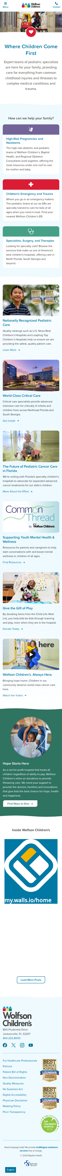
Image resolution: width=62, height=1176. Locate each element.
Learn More (10, 350)
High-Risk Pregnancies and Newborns (24, 140)
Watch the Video (13, 695)
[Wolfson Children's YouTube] (31, 1045)
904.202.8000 (11, 1038)
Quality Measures (13, 1083)
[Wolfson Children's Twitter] (13, 1045)
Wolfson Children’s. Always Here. (28, 674)
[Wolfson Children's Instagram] (22, 1045)
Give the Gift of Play (18, 608)
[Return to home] (31, 5)
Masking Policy (12, 1106)
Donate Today (11, 629)
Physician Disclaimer (15, 1100)
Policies (7, 1066)
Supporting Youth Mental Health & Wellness (29, 539)
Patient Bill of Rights (15, 1072)
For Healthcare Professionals (20, 1060)
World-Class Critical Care (21, 395)
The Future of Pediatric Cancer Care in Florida (30, 468)
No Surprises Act (13, 1089)
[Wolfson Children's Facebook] (5, 1045)
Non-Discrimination (14, 1077)
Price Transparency (14, 1112)
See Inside (9, 421)
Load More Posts (31, 980)
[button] (56, 5)
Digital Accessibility (14, 1095)
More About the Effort (16, 491)
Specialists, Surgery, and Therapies (30, 240)
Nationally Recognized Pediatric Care (27, 322)
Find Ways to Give (18, 803)
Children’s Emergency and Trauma (29, 193)
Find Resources (12, 562)
